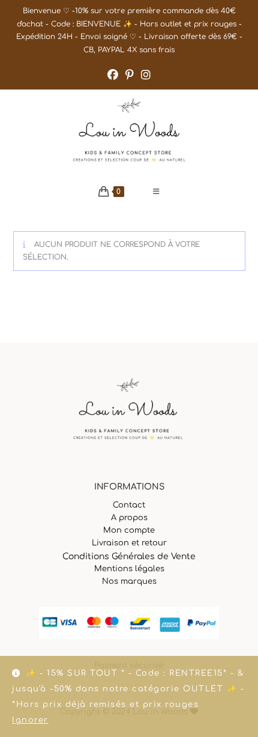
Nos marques (129, 581)
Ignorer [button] (30, 720)
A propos (129, 518)
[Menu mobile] (156, 192)
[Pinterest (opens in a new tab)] (129, 75)
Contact (129, 505)
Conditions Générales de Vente (129, 556)
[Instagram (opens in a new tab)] (145, 75)
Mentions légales (129, 569)
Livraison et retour (129, 543)
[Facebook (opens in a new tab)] (113, 75)
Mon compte (129, 530)
